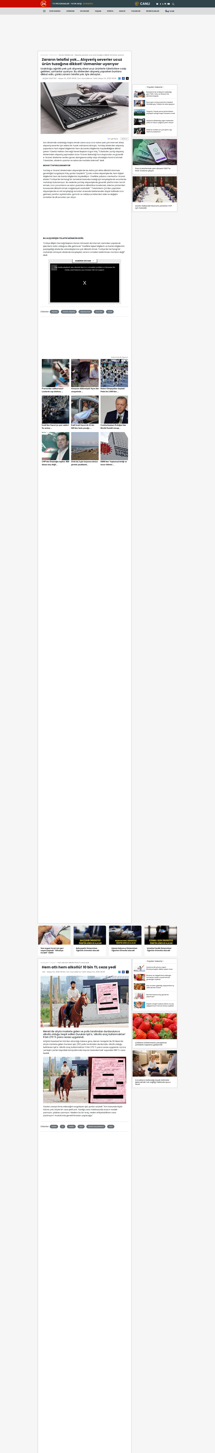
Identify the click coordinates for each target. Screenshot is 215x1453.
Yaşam (53, 963)
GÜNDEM (70, 11)
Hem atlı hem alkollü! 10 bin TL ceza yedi (73, 963)
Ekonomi (53, 55)
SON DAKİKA (54, 11)
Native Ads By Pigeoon (119, 357)
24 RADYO (88, 3)
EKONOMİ (84, 11)
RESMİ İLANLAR (152, 11)
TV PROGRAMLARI (60, 3)
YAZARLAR (135, 11)
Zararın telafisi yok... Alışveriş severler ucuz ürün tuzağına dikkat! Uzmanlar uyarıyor (91, 55)
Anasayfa (44, 55)
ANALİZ (122, 11)
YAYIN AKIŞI (76, 3)
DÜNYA (110, 11)
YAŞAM (98, 11)
